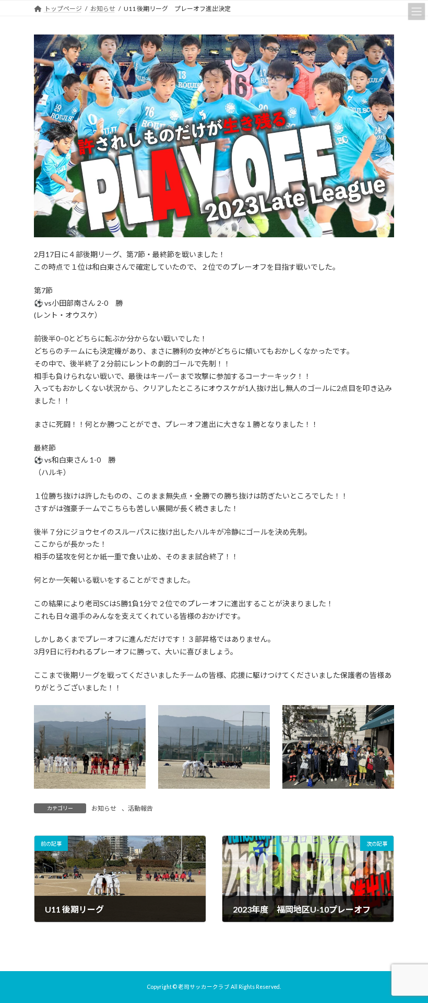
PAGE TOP (408, 962)
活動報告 (140, 808)
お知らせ (103, 808)
